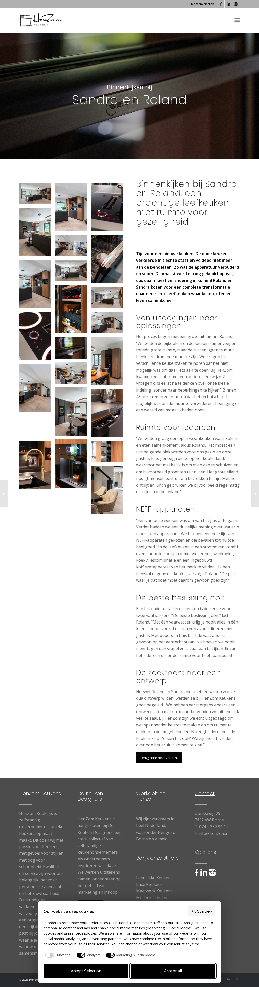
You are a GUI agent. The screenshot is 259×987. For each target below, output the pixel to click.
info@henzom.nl (214, 833)
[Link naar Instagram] (236, 4)
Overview (204, 911)
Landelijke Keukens (154, 877)
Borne (142, 839)
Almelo (161, 839)
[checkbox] (57, 955)
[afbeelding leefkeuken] (37, 195)
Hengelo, (166, 832)
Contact (205, 793)
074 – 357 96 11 (213, 826)
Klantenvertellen (202, 4)
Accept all (173, 971)
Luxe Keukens (149, 884)
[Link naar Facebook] (220, 4)
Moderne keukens (153, 897)
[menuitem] (201, 4)
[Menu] (237, 20)
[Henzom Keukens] (40, 20)
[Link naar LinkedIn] (228, 4)
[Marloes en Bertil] (255, 493)
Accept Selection (86, 971)
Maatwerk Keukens (154, 891)
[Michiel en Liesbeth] (4, 493)
